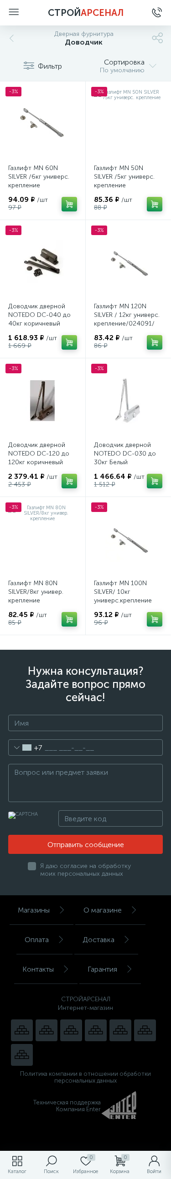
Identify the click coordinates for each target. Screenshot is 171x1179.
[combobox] (25, 747)
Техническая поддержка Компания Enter (67, 1106)
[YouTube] (46, 1030)
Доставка (98, 939)
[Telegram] (96, 1030)
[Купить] (69, 204)
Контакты (38, 969)
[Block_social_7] (22, 1030)
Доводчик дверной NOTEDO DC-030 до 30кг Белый (125, 453)
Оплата (37, 939)
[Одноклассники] (22, 1055)
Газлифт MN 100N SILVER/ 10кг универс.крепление (123, 591)
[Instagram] (71, 1030)
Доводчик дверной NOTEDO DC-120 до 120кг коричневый (38, 453)
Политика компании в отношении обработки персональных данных (85, 1077)
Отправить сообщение (85, 844)
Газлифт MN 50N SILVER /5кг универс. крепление (124, 176)
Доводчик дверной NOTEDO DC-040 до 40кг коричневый (39, 314)
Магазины (34, 910)
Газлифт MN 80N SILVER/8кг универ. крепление (35, 591)
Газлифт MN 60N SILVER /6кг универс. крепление (38, 176)
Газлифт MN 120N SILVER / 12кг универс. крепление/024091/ (127, 314)
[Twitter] (120, 1030)
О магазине (102, 910)
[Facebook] (145, 1030)
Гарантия (102, 969)
